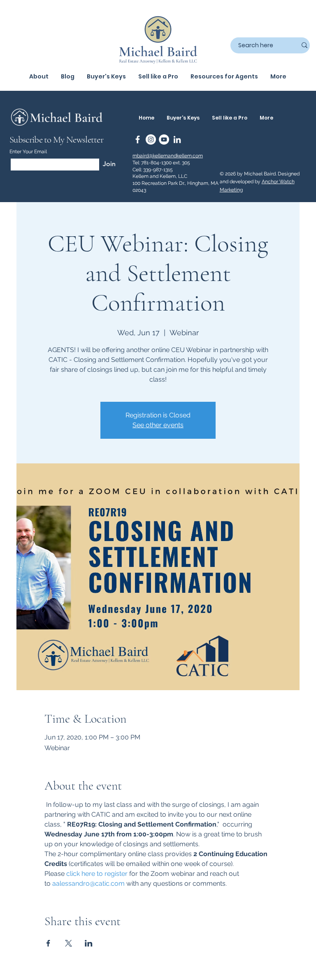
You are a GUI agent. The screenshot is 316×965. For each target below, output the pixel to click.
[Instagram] (151, 139)
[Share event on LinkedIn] (89, 943)
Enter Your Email (28, 151)
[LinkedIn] (177, 139)
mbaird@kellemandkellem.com (167, 156)
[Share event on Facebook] (48, 943)
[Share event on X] (68, 943)
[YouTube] (164, 139)
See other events (158, 425)
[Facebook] (137, 139)
